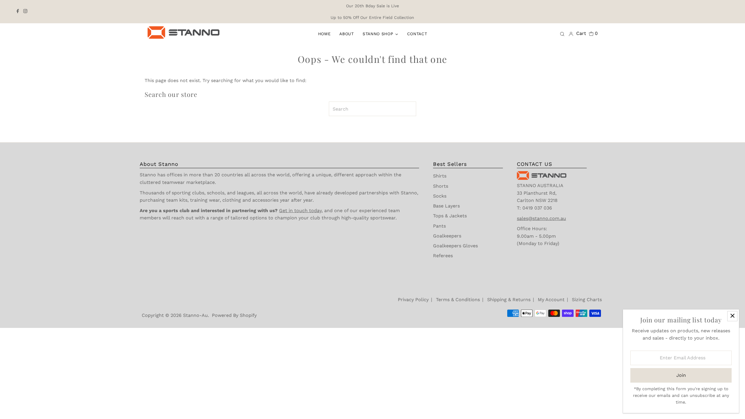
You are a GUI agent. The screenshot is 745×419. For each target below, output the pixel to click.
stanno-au (195, 315)
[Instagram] (25, 12)
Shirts (439, 176)
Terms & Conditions (458, 299)
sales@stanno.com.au (541, 218)
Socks (439, 196)
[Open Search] (562, 33)
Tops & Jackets (450, 216)
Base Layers (446, 206)
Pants (439, 226)
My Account (551, 299)
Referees (443, 255)
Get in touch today (300, 210)
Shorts (440, 186)
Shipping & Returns (509, 299)
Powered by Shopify (234, 315)
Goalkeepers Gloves (455, 245)
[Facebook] (17, 12)
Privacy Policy (413, 299)
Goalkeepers (447, 236)
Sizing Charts (587, 299)
